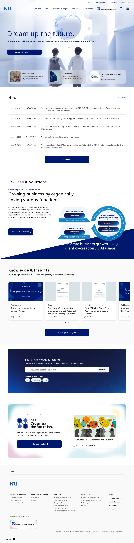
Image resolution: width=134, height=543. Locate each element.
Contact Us (114, 2)
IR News (122, 97)
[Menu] (128, 8)
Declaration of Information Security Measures (112, 531)
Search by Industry (16, 498)
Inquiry (111, 510)
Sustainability (88, 9)
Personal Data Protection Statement (81, 531)
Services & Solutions (41, 9)
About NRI (76, 9)
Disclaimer (58, 531)
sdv (45, 380)
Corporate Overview (59, 508)
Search (102, 369)
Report (33, 500)
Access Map (113, 506)
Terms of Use (66, 531)
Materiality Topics (87, 503)
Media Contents (115, 502)
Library (83, 505)
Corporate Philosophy (23, 52)
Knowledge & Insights (60, 9)
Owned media (39, 444)
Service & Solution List (17, 503)
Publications (35, 498)
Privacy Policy (95, 531)
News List (66, 159)
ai (27, 380)
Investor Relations (101, 2)
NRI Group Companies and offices (64, 511)
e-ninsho (36, 380)
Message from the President (62, 498)
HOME (12, 472)
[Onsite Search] (121, 8)
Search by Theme (16, 500)
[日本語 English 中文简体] (125, 2)
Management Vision (59, 503)
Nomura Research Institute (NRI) (7, 8)
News (89, 2)
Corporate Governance (60, 505)
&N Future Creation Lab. (106, 8)
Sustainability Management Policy (91, 500)
